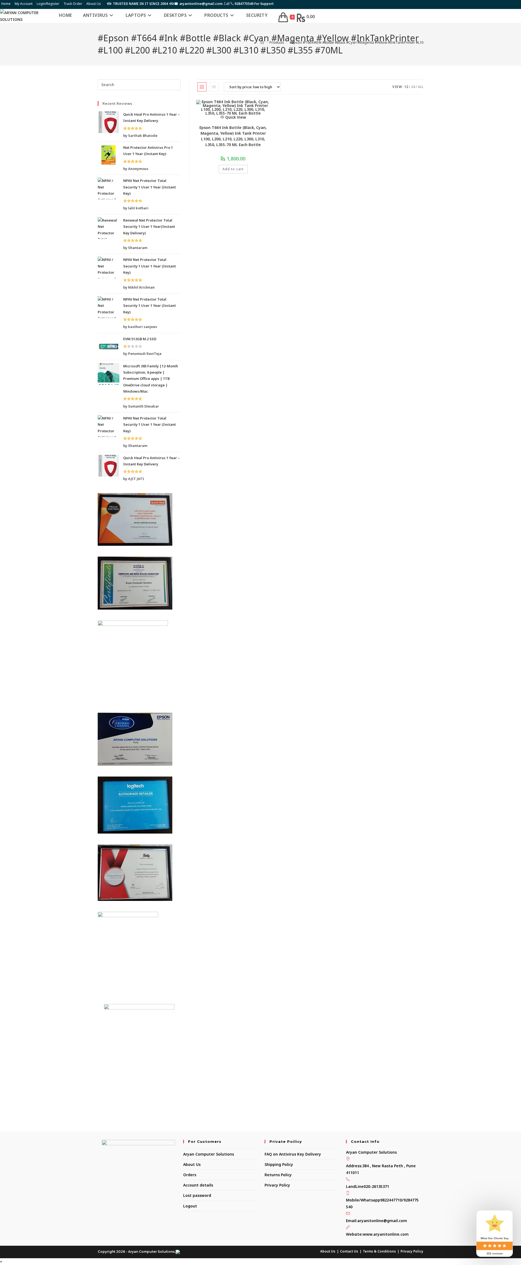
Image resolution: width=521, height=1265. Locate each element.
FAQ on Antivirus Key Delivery (293, 1154)
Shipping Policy (279, 1164)
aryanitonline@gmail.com (382, 1220)
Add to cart (233, 169)
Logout (190, 1206)
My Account (24, 3)
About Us (93, 3)
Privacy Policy (277, 1185)
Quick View (235, 117)
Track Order (72, 3)
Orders (189, 1174)
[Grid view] (202, 87)
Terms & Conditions (379, 1251)
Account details (198, 1185)
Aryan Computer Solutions (208, 1154)
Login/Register (48, 3)
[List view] (213, 87)
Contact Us (349, 1251)
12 (406, 86)
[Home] (262, 42)
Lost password (197, 1195)
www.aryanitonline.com (386, 1234)
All (420, 86)
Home (6, 3)
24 (413, 86)
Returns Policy (278, 1174)
